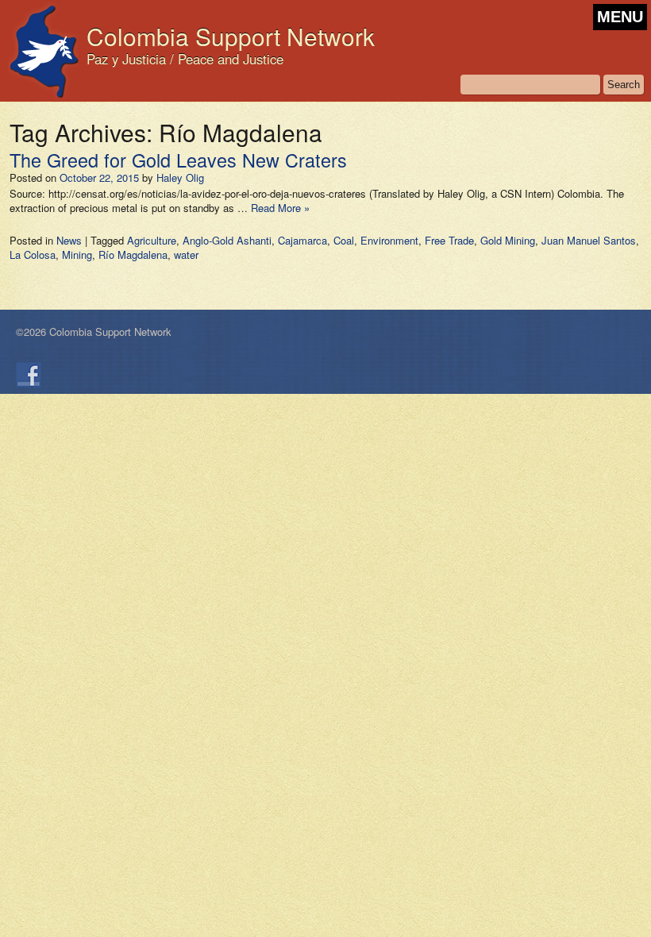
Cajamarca (302, 240)
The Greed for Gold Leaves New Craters (178, 159)
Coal (343, 240)
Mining (77, 254)
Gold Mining (507, 240)
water (186, 254)
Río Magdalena (133, 254)
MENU (620, 16)
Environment (389, 240)
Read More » (280, 207)
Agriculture (151, 240)
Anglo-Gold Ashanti (227, 240)
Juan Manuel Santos (588, 240)
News (69, 240)
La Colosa (33, 254)
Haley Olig (180, 177)
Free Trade (449, 240)
